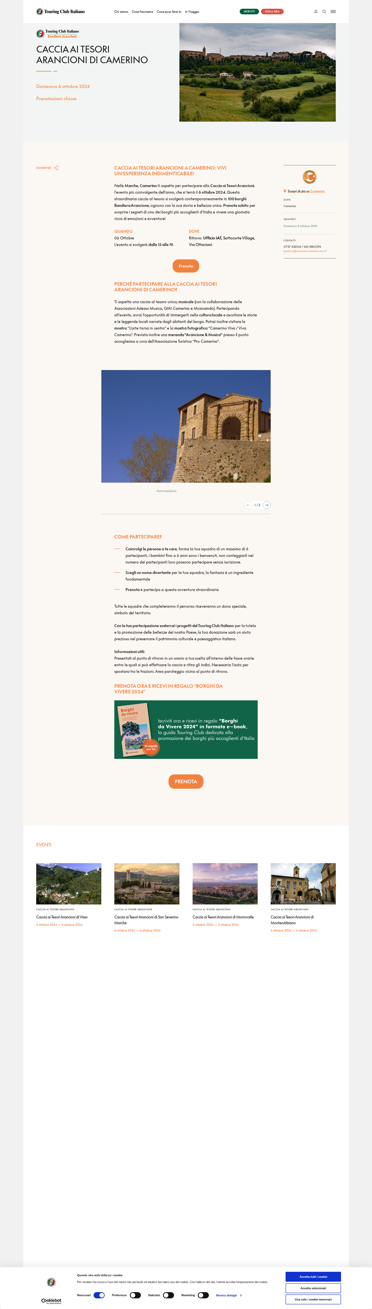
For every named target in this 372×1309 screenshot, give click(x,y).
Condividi (43, 167)
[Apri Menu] (333, 11)
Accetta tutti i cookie (313, 1276)
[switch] (135, 1295)
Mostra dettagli (226, 1295)
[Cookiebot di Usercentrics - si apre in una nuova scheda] (51, 1301)
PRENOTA (186, 781)
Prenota (186, 266)
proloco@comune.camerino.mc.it (305, 251)
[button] (248, 505)
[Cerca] (324, 11)
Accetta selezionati (313, 1288)
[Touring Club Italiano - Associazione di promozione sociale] (60, 11)
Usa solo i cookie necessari (313, 1299)
